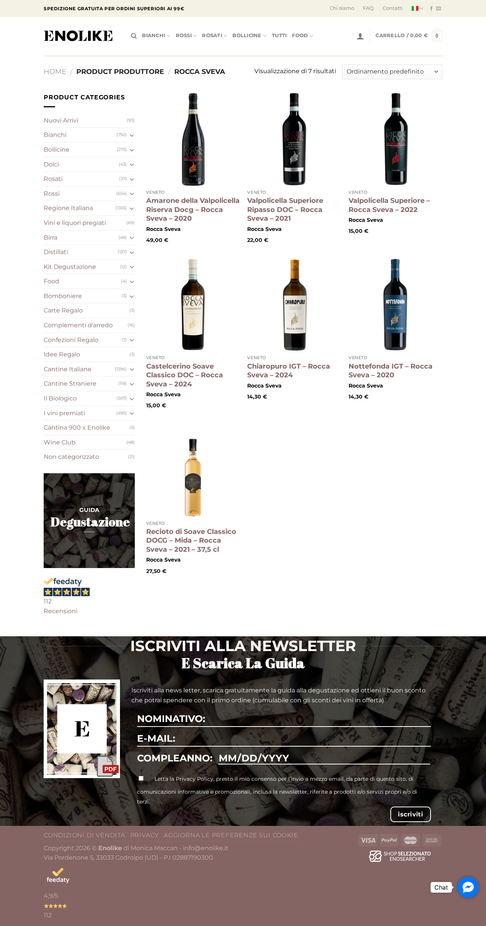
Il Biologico (60, 398)
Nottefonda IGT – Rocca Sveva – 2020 (390, 370)
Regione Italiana (68, 208)
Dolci (51, 164)
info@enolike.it (206, 848)
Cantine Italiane (68, 369)
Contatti (393, 8)
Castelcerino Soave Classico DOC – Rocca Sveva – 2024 (184, 375)
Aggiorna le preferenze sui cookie (231, 835)
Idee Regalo (62, 354)
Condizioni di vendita (84, 835)
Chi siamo (342, 8)
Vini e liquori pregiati (75, 222)
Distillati (56, 252)
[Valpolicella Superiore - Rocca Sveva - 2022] (395, 139)
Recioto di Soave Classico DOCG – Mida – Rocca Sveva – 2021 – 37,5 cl (191, 540)
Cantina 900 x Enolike (77, 427)
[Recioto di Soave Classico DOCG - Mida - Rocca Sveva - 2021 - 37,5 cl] (193, 470)
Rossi (184, 35)
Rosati (212, 35)
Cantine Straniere (70, 383)
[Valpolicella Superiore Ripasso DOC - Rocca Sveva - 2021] (294, 139)
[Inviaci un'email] (438, 8)
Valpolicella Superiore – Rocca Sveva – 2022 (389, 204)
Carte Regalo (63, 310)
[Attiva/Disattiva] (132, 135)
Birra (50, 237)
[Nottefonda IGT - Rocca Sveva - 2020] (395, 305)
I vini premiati (64, 413)
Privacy (144, 835)
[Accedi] (360, 36)
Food (300, 35)
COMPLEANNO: (175, 758)
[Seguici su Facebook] (431, 8)
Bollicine (246, 35)
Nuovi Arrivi (61, 120)
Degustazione (90, 521)
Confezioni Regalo (71, 340)
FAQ (368, 8)
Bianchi (153, 35)
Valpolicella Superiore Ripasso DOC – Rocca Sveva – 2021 (285, 209)
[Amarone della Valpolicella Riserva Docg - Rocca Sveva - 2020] (193, 139)
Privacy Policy (194, 778)
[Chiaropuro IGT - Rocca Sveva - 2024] (294, 305)
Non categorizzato (71, 456)
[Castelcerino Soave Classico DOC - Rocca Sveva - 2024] (193, 305)
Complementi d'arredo (78, 325)
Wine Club (60, 442)
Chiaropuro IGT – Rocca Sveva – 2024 (288, 370)
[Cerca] (134, 36)
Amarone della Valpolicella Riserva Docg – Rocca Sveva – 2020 (193, 209)
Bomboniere (63, 296)
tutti (279, 35)
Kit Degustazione (70, 266)
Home (55, 71)
